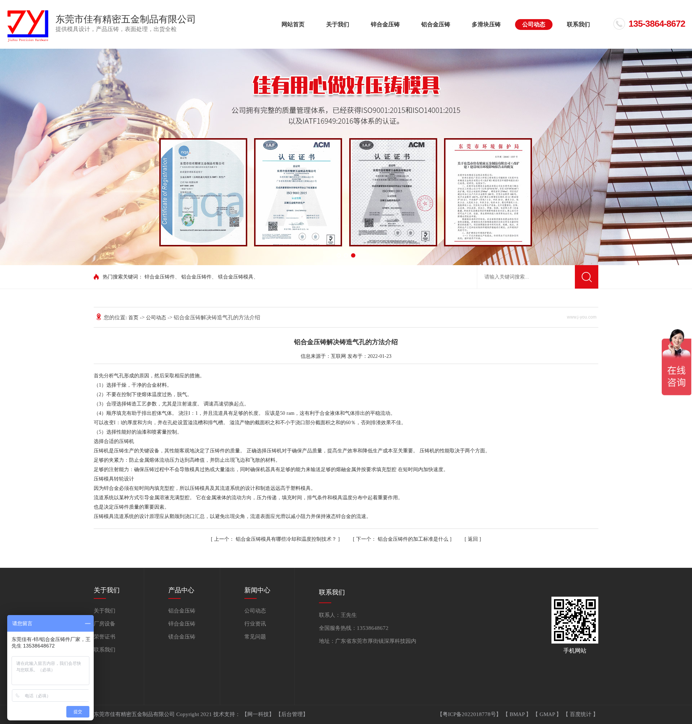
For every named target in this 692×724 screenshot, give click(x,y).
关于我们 (337, 24)
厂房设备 (104, 624)
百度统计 (581, 714)
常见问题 (255, 637)
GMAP (548, 714)
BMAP (518, 714)
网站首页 (293, 24)
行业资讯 (255, 624)
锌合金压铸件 (160, 277)
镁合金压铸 (181, 637)
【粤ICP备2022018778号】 (470, 714)
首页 (134, 317)
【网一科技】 (259, 714)
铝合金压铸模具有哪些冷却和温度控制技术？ (276, 539)
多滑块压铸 (486, 24)
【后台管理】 (292, 714)
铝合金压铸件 (196, 277)
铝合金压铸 (435, 24)
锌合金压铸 (385, 24)
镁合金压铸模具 (235, 277)
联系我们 (578, 24)
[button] (339, 255)
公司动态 (533, 24)
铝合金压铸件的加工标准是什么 (403, 539)
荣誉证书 (104, 637)
